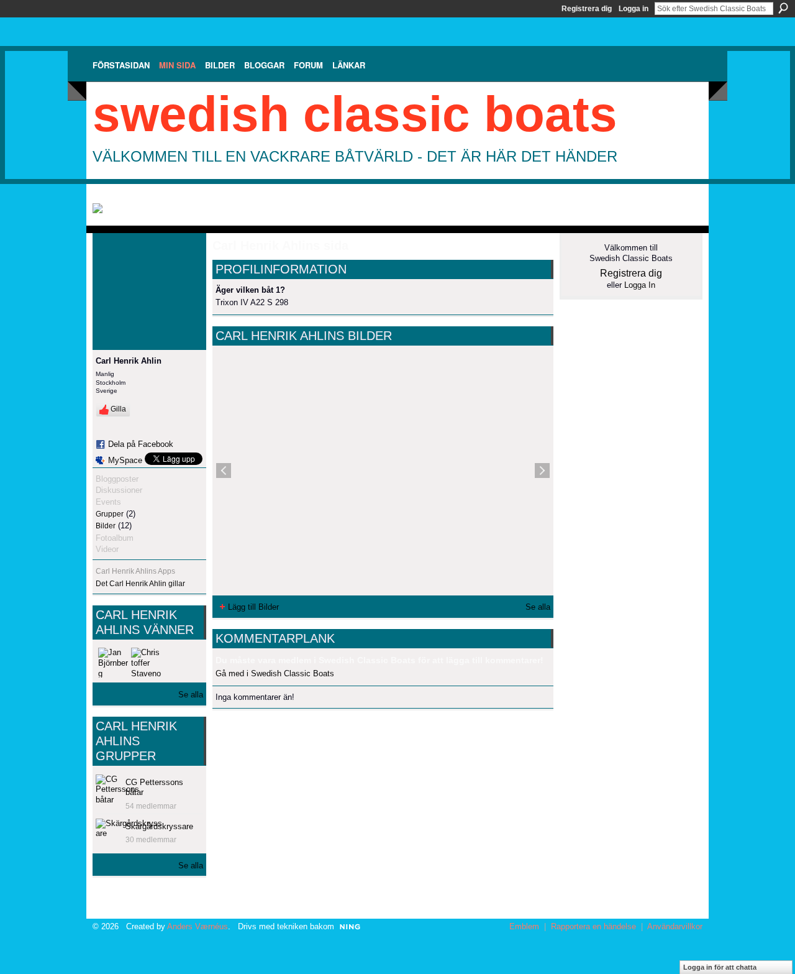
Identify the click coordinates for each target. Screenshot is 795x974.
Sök (783, 8)
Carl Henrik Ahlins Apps (135, 571)
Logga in (633, 8)
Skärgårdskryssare (159, 826)
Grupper (110, 514)
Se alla (190, 694)
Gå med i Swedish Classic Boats (275, 673)
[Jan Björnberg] (113, 663)
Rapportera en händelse (593, 926)
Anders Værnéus (197, 926)
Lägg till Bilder (253, 607)
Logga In (639, 285)
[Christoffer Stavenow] (146, 663)
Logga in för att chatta (719, 967)
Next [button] (542, 470)
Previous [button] (223, 470)
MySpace (125, 460)
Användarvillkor (674, 926)
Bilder (106, 525)
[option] (383, 470)
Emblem (524, 926)
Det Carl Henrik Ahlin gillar (140, 583)
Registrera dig (586, 8)
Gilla (118, 409)
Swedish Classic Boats (355, 114)
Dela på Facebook (140, 444)
